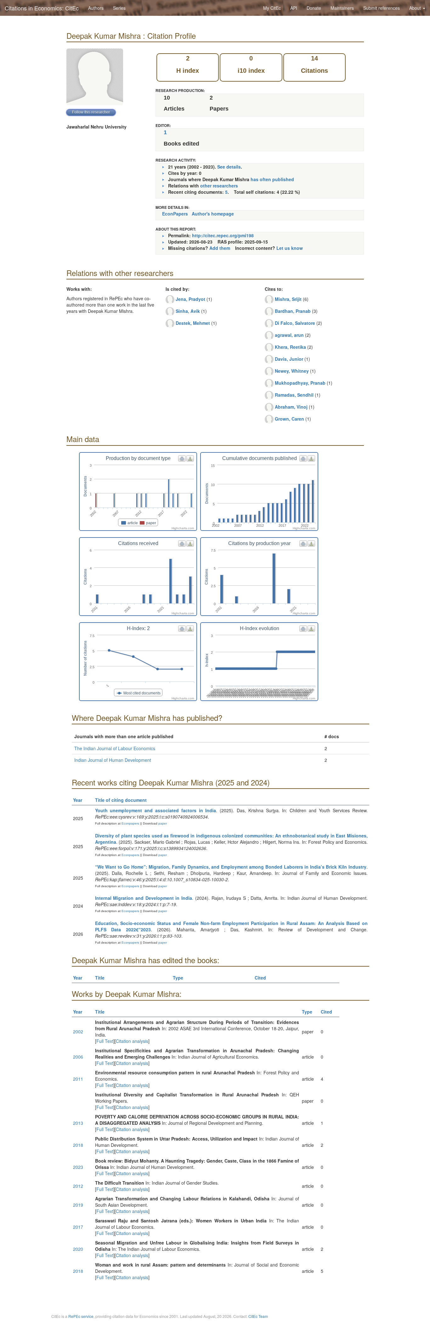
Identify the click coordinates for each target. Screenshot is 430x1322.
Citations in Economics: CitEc (42, 8)
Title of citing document (121, 800)
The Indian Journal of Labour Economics (114, 748)
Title (100, 977)
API (293, 8)
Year (77, 800)
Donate (314, 8)
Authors (96, 8)
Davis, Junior (289, 359)
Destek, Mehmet (193, 323)
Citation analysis (132, 1041)
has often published (272, 179)
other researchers (219, 185)
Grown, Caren (289, 419)
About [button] (415, 8)
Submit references (381, 8)
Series (119, 8)
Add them (219, 248)
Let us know (289, 248)
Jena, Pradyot (190, 299)
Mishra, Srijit (288, 299)
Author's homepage (213, 213)
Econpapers (130, 823)
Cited (260, 977)
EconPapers (175, 213)
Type (178, 977)
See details (229, 167)
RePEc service (80, 1316)
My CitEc (272, 8)
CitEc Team (258, 1316)
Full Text (104, 1041)
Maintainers (342, 8)
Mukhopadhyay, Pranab (300, 383)
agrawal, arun (289, 335)
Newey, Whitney (292, 371)
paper (162, 823)
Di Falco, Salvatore (295, 323)
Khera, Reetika (290, 347)
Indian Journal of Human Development (112, 760)
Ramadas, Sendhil (294, 395)
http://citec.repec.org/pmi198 (223, 235)
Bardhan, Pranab (293, 311)
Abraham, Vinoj (291, 407)
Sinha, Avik (188, 311)
